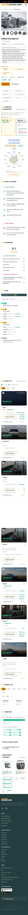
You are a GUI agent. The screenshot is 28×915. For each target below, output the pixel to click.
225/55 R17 (4, 841)
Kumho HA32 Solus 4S (10, 488)
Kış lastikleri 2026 (5, 818)
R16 (14, 689)
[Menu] (26, 5)
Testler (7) (5, 90)
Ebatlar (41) (19, 90)
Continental (4, 849)
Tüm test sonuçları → (21, 381)
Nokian (5, 9)
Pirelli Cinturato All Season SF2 (11, 451)
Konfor (14, 148)
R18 (24, 689)
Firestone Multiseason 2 (10, 455)
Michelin (3, 852)
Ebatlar (13, 77)
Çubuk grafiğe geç (15, 174)
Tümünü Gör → (23, 757)
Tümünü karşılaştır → (21, 109)
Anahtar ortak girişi (6, 872)
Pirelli (2, 858)
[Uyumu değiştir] (25, 29)
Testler (5, 77)
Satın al (6, 84)
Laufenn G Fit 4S (8, 561)
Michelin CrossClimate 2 (10, 412)
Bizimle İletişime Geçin (6, 868)
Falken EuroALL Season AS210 (11, 594)
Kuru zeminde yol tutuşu (10, 145)
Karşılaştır (16, 84)
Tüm (3, 388)
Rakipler (5, 94)
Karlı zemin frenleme (8, 69)
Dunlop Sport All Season (10, 492)
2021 (13, 388)
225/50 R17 (4, 839)
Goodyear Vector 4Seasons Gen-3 (11, 418)
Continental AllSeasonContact (11, 414)
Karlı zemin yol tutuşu (8, 73)
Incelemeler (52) (7, 97)
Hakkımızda (4, 882)
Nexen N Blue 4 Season (10, 558)
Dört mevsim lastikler (6, 821)
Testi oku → (22, 421)
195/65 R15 (4, 837)
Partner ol (3, 875)
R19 (4, 692)
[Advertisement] (14, 361)
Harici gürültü (20, 69)
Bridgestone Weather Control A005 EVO (13, 554)
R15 (9, 689)
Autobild (5, 314)
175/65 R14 (18, 700)
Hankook (3, 860)
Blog (2, 870)
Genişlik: (3, 696)
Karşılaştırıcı (4, 825)
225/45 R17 (4, 835)
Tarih (18, 97)
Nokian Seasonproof (9, 416)
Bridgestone (4, 854)
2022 (8, 388)
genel (10, 9)
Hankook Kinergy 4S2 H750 (11, 628)
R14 (4, 689)
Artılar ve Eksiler (20, 94)
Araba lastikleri (5, 823)
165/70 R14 (5, 700)
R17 (19, 689)
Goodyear (3, 856)
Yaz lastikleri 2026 (5, 816)
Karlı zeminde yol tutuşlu (14, 143)
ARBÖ (4, 327)
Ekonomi (21, 145)
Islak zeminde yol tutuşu (14, 140)
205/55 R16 (4, 832)
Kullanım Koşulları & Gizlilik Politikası (10, 877)
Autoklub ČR (5, 329)
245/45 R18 (4, 843)
